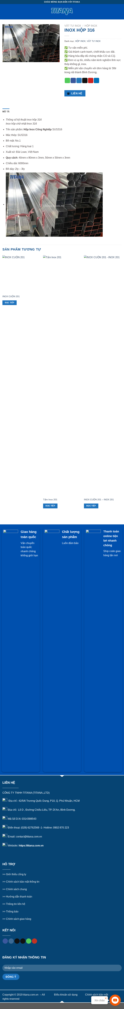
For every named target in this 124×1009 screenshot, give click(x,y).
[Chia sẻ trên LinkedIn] (96, 80)
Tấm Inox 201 (50, 499)
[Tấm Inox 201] (62, 375)
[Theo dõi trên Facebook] (5, 941)
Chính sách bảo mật (96, 994)
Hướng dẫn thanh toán (18, 896)
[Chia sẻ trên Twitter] (79, 80)
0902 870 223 (61, 827)
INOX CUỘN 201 (11, 296)
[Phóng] (7, 58)
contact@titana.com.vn (29, 836)
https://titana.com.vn (31, 845)
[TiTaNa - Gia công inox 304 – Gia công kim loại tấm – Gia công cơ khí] (62, 11)
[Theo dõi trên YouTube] (34, 941)
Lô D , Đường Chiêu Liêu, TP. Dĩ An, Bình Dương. (46, 809)
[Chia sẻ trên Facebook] (73, 80)
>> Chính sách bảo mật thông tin (20, 881)
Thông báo (12, 911)
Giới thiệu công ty (16, 874)
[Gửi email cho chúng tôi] (23, 941)
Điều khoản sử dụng (66, 994)
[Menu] (4, 12)
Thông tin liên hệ (15, 904)
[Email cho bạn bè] (85, 80)
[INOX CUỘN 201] (21, 274)
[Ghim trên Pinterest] (90, 80)
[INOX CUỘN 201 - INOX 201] (103, 375)
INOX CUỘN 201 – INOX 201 (99, 499)
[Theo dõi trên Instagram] (11, 941)
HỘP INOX (91, 25)
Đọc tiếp (9, 303)
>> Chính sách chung (14, 889)
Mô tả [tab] (5, 111)
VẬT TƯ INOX (72, 25)
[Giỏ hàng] (120, 11)
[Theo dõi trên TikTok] (17, 941)
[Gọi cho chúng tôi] (28, 941)
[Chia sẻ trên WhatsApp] (67, 80)
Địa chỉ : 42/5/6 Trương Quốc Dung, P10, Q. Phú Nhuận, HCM (44, 800)
